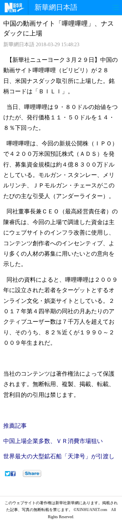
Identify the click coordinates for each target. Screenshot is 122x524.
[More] (32, 473)
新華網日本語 (55, 7)
